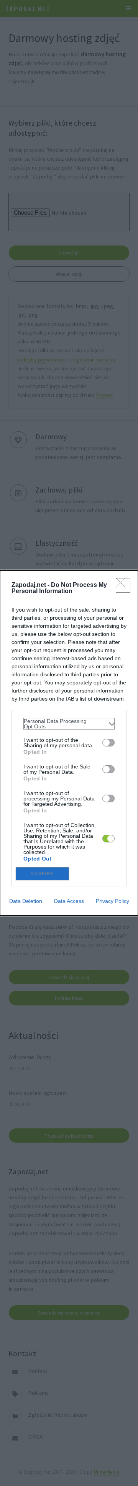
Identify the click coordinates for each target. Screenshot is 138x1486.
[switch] (108, 742)
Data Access (69, 901)
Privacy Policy (112, 901)
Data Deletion (25, 901)
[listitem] (69, 724)
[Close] (123, 585)
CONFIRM (42, 873)
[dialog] (69, 743)
